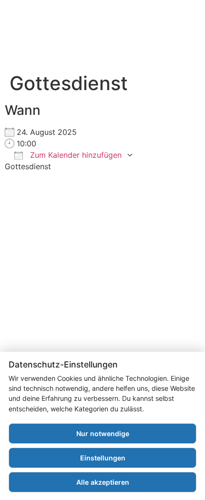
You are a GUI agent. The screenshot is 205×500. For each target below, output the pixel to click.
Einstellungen (102, 458)
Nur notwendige (102, 433)
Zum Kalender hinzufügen (75, 155)
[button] (167, 40)
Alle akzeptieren (102, 482)
